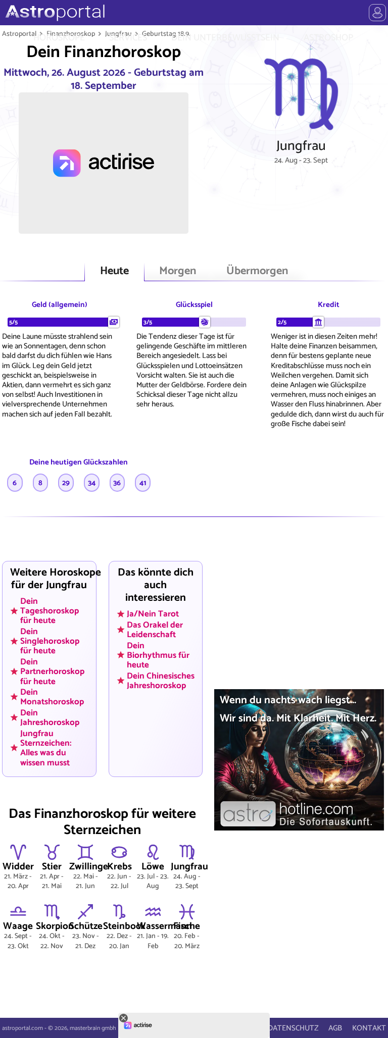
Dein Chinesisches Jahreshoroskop (161, 680)
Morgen (177, 271)
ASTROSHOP (328, 37)
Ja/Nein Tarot (153, 613)
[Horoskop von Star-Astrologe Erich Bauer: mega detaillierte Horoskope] (54, 12)
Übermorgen (257, 271)
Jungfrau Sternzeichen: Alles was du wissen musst (46, 747)
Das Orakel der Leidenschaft (155, 629)
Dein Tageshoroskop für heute (49, 610)
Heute (114, 271)
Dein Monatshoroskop (52, 697)
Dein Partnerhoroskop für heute (52, 671)
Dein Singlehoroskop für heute (49, 641)
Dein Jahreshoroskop (49, 717)
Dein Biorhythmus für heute (158, 655)
